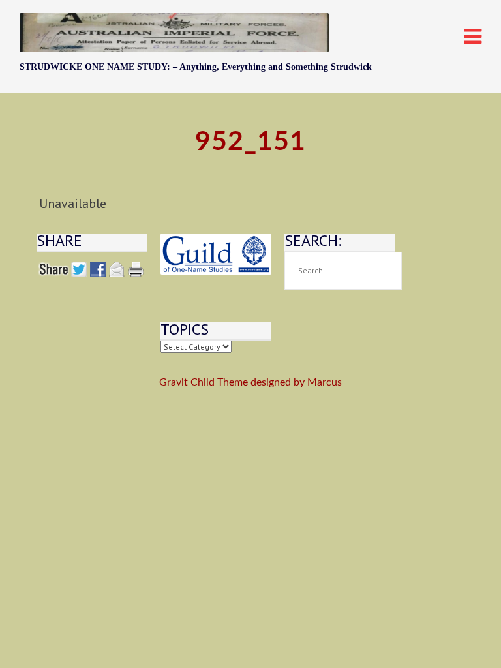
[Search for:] (343, 270)
